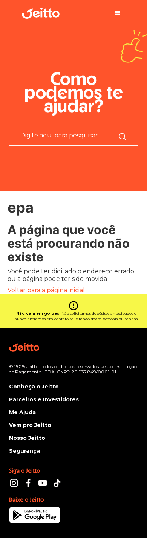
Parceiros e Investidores (44, 399)
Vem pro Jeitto (30, 425)
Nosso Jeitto (27, 438)
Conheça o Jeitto (34, 387)
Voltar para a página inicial (46, 290)
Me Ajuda (22, 412)
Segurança (24, 451)
